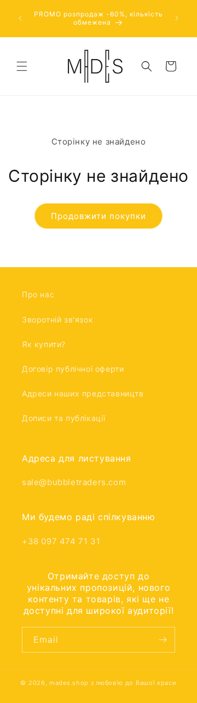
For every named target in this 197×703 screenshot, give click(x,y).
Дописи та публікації (64, 418)
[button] (22, 66)
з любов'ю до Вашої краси (134, 683)
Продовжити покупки (98, 216)
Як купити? (44, 344)
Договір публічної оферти (73, 368)
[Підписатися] (162, 640)
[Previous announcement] (20, 18)
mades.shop (69, 683)
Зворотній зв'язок (57, 319)
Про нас (38, 294)
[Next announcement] (177, 18)
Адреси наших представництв (83, 393)
